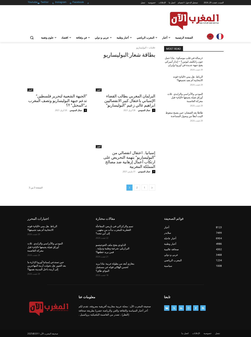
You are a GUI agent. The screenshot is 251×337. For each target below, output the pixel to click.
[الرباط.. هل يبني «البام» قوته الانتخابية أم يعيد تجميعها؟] (215, 81)
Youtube (32, 2)
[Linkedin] (181, 308)
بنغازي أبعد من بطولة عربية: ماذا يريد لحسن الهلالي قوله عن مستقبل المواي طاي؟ (115, 267)
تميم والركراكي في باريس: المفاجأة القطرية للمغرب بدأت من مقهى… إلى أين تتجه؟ (114, 230)
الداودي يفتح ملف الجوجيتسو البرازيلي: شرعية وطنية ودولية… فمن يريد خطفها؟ (112, 248)
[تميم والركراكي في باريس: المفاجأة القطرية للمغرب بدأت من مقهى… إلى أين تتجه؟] (146, 231)
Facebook (78, 2)
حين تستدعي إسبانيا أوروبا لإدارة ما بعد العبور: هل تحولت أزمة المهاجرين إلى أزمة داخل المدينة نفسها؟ (46, 266)
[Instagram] (71, 2)
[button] (31, 37)
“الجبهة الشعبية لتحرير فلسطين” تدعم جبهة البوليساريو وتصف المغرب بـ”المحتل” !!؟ (57, 101)
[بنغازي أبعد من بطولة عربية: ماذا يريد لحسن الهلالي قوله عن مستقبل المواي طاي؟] (146, 268)
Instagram (60, 2)
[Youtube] (38, 2)
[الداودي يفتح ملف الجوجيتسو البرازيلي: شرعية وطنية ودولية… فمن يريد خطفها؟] (146, 249)
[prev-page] (152, 188)
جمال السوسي (144, 110)
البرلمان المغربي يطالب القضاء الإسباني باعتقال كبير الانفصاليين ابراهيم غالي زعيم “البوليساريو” (129, 101)
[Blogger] (203, 308)
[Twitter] (53, 2)
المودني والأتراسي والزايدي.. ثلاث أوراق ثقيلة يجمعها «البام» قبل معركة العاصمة (185, 97)
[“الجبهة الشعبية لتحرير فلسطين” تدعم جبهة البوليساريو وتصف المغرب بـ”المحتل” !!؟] (57, 77)
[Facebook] (88, 2)
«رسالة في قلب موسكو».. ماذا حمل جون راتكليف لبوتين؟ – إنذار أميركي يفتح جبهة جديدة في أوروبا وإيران (184, 62)
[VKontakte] (166, 308)
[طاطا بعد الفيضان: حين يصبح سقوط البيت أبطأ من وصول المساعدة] (215, 117)
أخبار (99, 90)
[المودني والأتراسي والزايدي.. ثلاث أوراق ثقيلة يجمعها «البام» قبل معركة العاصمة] (215, 98)
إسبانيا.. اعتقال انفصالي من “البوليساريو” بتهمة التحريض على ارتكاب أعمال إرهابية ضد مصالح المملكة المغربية (129, 160)
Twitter (45, 2)
